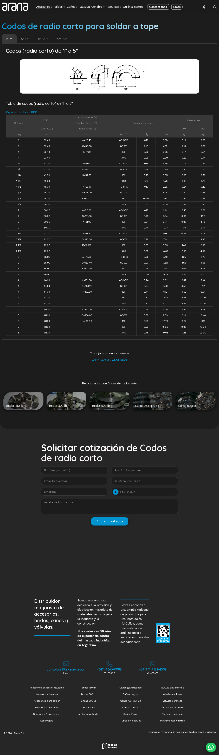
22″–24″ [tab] (61, 39)
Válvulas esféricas (172, 700)
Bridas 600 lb (88, 700)
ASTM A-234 (100, 360)
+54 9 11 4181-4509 (153, 669)
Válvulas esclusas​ (172, 694)
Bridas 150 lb (88, 687)
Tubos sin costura (130, 720)
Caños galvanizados (130, 687)
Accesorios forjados (46, 694)
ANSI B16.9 (119, 360)
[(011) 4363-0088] (109, 664)
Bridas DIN (88, 707)
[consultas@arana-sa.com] (66, 664)
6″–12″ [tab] (25, 39)
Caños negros (130, 694)
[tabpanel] (109, 192)
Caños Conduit (130, 707)
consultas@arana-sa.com (66, 669)
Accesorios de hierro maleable (47, 687)
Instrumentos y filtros (172, 720)
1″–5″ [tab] (9, 39)
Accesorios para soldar (47, 700)
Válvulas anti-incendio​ (172, 687)
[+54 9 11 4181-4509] (153, 664)
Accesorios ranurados (46, 707)
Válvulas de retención (172, 707)
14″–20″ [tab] (43, 39)
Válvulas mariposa (172, 714)
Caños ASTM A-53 (130, 700)
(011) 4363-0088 (109, 669)
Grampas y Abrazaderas (46, 714)
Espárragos (46, 720)
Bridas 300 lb (88, 694)
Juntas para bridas (88, 714)
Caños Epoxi (130, 714)
